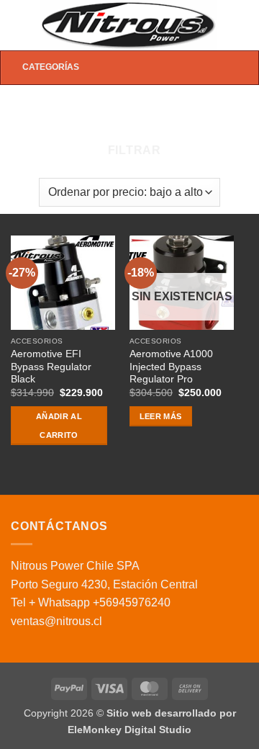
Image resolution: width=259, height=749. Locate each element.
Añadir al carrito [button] (59, 425)
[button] (19, 24)
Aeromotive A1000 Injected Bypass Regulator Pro (171, 367)
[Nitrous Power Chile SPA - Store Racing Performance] (128, 25)
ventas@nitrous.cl (56, 621)
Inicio (41, 110)
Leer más (161, 416)
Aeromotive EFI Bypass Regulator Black (51, 367)
